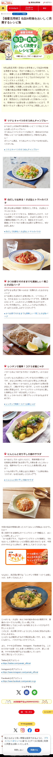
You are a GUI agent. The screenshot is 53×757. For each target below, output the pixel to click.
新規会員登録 (35, 2)
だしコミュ (7, 3)
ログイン (48, 2)
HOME (3, 8)
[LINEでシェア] (34, 692)
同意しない (18, 750)
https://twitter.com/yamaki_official (17, 663)
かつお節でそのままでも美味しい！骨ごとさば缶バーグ (26, 314)
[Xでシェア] (18, 692)
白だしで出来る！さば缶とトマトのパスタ (23, 231)
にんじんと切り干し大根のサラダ (19, 480)
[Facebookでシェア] (26, 692)
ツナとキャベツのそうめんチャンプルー (22, 149)
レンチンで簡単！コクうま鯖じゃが (20, 404)
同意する (34, 750)
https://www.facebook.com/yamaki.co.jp (19, 681)
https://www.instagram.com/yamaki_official (20, 672)
